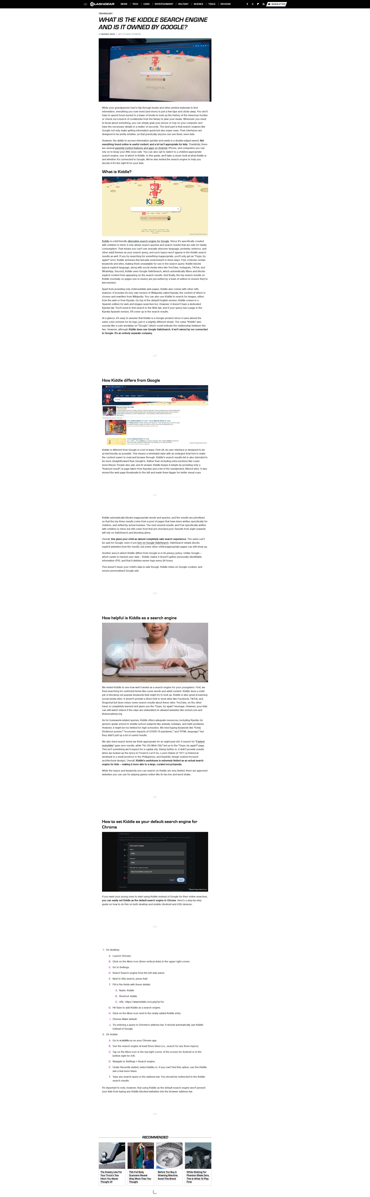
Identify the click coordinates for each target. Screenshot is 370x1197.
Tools (211, 4)
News (124, 4)
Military (183, 4)
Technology (106, 14)
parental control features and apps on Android (141, 148)
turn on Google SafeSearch (153, 542)
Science (198, 4)
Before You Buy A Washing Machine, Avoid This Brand (168, 1175)
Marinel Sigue (108, 34)
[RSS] (263, 4)
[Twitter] (253, 4)
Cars (146, 4)
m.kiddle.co (126, 1040)
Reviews (226, 4)
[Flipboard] (258, 4)
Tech (135, 4)
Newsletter (278, 4)
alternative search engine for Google (148, 241)
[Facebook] (247, 4)
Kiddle (105, 241)
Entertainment (164, 4)
